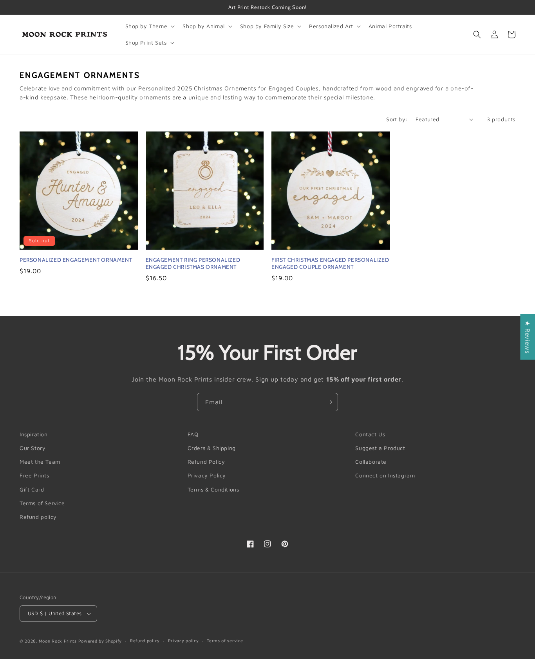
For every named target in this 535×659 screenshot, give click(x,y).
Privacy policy (183, 640)
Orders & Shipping (212, 448)
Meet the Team (40, 461)
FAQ (193, 434)
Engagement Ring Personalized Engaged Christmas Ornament (193, 263)
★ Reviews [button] (527, 336)
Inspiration (34, 434)
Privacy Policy (207, 475)
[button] (149, 26)
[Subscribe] (329, 402)
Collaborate (371, 461)
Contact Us (370, 434)
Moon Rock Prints (58, 640)
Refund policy (38, 516)
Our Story (32, 448)
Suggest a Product (380, 448)
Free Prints (34, 475)
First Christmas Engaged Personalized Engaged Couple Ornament (330, 263)
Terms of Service (42, 503)
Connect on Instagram (385, 475)
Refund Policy (206, 461)
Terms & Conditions (213, 489)
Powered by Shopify (100, 640)
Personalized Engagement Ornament (76, 259)
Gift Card (32, 489)
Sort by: (396, 119)
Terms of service (225, 640)
